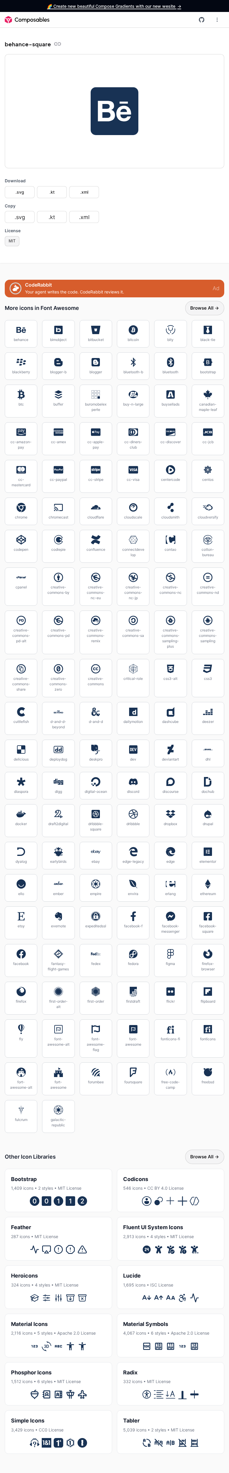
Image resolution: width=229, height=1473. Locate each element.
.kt (52, 192)
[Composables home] (27, 20)
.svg (20, 192)
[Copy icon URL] (57, 44)
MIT (12, 241)
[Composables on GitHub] (201, 20)
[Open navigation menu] (217, 20)
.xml (84, 192)
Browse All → (204, 308)
